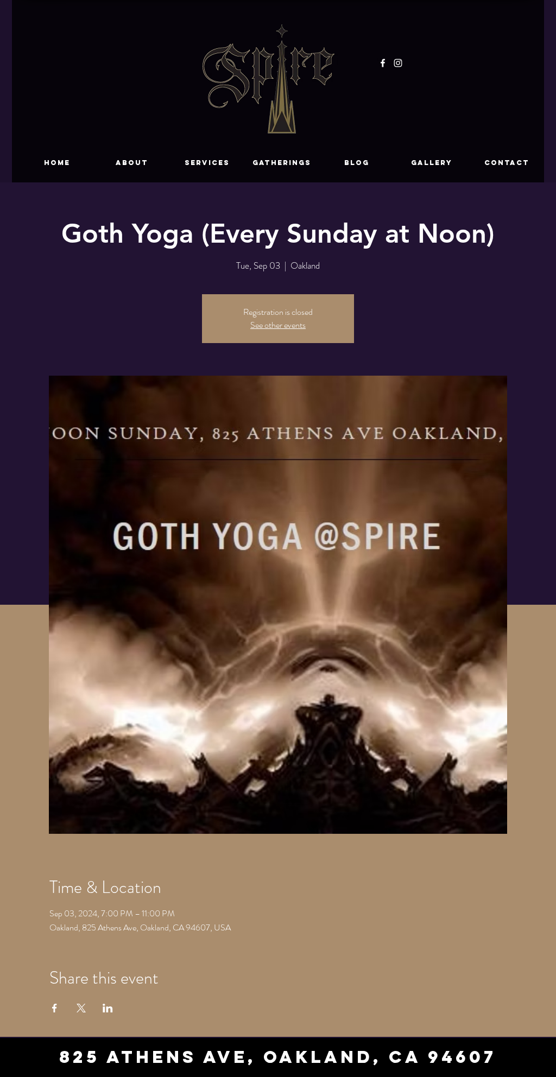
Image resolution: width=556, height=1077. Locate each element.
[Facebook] (382, 63)
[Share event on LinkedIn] (108, 1008)
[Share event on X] (81, 1008)
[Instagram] (398, 63)
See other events (278, 325)
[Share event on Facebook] (54, 1008)
